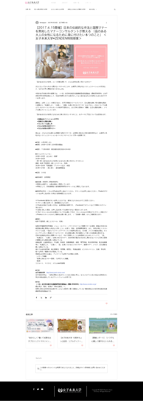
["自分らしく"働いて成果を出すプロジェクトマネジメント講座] (40, 326)
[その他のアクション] (106, 22)
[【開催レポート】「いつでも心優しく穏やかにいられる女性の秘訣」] (103, 326)
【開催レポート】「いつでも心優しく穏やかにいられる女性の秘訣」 (102, 340)
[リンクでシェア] (51, 297)
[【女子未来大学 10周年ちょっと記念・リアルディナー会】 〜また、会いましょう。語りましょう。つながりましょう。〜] (71, 326)
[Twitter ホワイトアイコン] (38, 389)
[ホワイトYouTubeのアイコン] (42, 389)
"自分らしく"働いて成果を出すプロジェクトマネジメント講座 (39, 340)
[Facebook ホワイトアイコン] (34, 389)
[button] (115, 9)
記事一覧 (28, 9)
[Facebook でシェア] (36, 297)
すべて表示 (113, 314)
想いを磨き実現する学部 (40, 9)
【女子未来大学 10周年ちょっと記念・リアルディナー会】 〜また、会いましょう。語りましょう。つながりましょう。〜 (71, 340)
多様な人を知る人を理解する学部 (76, 9)
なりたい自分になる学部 (57, 9)
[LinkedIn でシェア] (46, 297)
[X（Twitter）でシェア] (41, 297)
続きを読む (92, 9)
